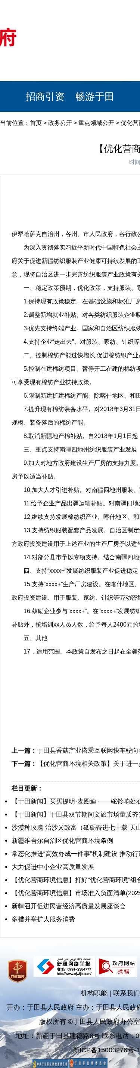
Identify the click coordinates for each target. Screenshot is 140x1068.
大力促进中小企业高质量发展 (53, 866)
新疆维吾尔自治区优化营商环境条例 (62, 840)
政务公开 (45, 35)
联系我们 (126, 993)
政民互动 (94, 35)
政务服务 (94, 65)
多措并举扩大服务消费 (43, 919)
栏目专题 (45, 65)
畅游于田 (94, 96)
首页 (36, 123)
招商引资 (45, 96)
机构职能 (94, 993)
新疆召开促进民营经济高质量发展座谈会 (69, 906)
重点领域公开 (96, 123)
